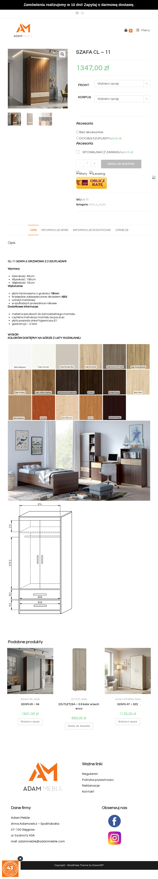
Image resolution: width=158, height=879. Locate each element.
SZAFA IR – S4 (30, 704)
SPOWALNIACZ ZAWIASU (107, 152)
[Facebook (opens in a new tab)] (77, 13)
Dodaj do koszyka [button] (79, 726)
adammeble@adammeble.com (41, 841)
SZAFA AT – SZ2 (127, 704)
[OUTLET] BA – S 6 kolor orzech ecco (79, 706)
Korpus (84, 97)
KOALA (93, 204)
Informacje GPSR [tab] (54, 230)
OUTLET (75, 699)
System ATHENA (124, 699)
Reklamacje (91, 785)
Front (83, 85)
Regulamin (90, 773)
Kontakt (88, 791)
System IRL (26, 699)
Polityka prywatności (98, 779)
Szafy (102, 204)
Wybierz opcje (30, 721)
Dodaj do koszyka (121, 164)
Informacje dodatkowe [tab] (92, 230)
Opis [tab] (33, 230)
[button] (62, 54)
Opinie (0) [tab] (121, 230)
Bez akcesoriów (91, 132)
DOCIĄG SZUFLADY (100, 138)
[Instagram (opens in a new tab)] (82, 13)
